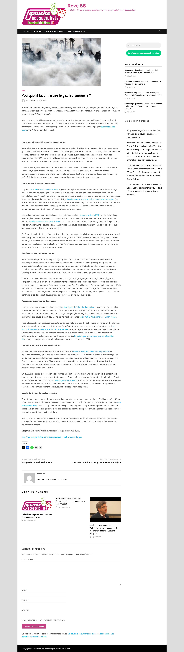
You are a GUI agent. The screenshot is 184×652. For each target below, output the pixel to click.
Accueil (27, 31)
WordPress (59, 649)
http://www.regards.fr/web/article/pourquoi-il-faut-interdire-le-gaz (52, 437)
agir (23, 91)
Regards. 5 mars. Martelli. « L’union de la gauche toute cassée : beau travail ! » (144, 133)
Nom (24, 590)
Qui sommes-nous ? (55, 31)
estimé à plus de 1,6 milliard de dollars (78, 307)
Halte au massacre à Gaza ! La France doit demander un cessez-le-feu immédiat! (71, 501)
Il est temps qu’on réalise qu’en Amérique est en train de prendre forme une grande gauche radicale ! (143, 106)
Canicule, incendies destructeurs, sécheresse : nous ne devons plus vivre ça (143, 82)
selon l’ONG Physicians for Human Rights (98, 317)
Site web (25, 610)
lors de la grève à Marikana (64, 380)
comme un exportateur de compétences (91, 351)
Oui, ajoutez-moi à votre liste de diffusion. (44, 620)
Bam (68, 649)
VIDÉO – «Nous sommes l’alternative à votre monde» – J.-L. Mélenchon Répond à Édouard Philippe (104, 529)
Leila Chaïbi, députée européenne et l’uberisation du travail (37, 515)
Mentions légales (76, 31)
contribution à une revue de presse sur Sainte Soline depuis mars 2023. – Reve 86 (144, 146)
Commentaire (28, 559)
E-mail (25, 600)
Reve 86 (77, 6)
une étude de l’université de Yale (43, 189)
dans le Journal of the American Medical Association (90, 199)
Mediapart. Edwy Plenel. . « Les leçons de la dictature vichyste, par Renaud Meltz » (142, 71)
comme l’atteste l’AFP (89, 215)
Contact (38, 31)
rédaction (32, 100)
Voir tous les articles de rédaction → (52, 479)
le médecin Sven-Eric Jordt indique (44, 221)
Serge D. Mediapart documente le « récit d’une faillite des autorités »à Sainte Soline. (144, 175)
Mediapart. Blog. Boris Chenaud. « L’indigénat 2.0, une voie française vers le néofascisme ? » (143, 94)
